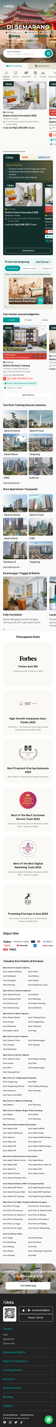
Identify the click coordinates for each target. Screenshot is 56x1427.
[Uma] (28, 158)
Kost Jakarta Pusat (11, 994)
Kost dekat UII (9, 1169)
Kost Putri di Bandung (13, 1219)
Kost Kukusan (9, 1119)
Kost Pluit (32, 1063)
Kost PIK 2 (7, 1068)
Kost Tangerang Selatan (14, 1086)
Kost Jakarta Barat (11, 1017)
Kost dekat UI (9, 1137)
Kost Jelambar (34, 1026)
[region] (28, 291)
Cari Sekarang (28, 1285)
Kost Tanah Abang (11, 1008)
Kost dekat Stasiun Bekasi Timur (40, 1196)
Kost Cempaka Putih (12, 999)
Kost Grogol (8, 1022)
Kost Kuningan (9, 980)
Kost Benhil (33, 994)
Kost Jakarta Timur (11, 1040)
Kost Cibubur (8, 1045)
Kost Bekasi (8, 1105)
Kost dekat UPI (9, 1150)
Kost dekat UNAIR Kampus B (40, 1137)
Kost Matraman (10, 1049)
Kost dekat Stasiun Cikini (14, 1192)
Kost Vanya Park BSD (12, 1095)
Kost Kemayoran (10, 1003)
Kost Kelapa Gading (37, 1059)
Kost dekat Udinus (36, 1173)
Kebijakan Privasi (27, 1415)
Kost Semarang (35, 1238)
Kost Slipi (32, 1031)
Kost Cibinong (34, 1119)
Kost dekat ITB (9, 1146)
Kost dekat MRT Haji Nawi (39, 1192)
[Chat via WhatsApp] (48, 1419)
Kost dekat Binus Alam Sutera (40, 1165)
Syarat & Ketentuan (10, 1415)
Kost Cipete (33, 980)
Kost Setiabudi (9, 976)
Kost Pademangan (36, 1068)
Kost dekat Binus (35, 1160)
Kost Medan (8, 1251)
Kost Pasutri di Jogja (12, 1228)
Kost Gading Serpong (37, 1086)
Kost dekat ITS (34, 1142)
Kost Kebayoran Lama (38, 985)
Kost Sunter (8, 1063)
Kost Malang (8, 1246)
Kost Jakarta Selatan (12, 972)
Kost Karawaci (9, 1090)
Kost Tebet (33, 972)
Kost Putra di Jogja (11, 1224)
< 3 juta (11, 320)
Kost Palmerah (9, 1026)
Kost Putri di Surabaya (13, 1210)
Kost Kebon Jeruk (11, 1031)
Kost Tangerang (10, 1082)
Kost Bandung (9, 1242)
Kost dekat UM (9, 1142)
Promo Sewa (12, 268)
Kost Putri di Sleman (37, 1215)
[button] (40, 61)
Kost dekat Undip (36, 1133)
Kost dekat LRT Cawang (13, 1196)
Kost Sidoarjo (9, 1255)
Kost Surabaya (34, 1242)
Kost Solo (32, 1246)
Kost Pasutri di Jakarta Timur (15, 1215)
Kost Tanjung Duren (37, 1017)
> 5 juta (44, 320)
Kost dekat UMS (10, 1165)
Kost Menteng (34, 999)
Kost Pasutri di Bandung (39, 1228)
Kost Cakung (34, 1045)
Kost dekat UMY (35, 1169)
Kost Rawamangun (36, 1040)
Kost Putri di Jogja (11, 1206)
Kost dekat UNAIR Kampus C (40, 1146)
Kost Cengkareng (36, 1022)
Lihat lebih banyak (11, 483)
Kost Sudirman (35, 1008)
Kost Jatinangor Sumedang (40, 1251)
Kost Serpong (34, 1090)
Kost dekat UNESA (36, 1128)
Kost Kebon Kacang (36, 1003)
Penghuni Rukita (30, 268)
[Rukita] (11, 158)
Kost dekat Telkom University (15, 1160)
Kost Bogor (8, 1114)
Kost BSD (32, 1082)
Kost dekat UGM (10, 1128)
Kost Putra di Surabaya (38, 1219)
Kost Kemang (9, 985)
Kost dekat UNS (35, 1150)
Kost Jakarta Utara (11, 1059)
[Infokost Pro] (44, 158)
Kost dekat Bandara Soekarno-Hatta (40, 1187)
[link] (36, 1310)
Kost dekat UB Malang (13, 1133)
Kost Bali (32, 1255)
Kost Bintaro (33, 976)
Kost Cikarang (34, 1105)
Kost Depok (33, 1114)
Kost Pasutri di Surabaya (39, 1206)
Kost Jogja (8, 1238)
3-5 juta (28, 320)
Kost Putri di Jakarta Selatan (40, 1210)
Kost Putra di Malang (37, 1224)
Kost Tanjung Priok (11, 1072)
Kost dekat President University (15, 1178)
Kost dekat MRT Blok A (13, 1187)
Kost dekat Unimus (11, 1173)
